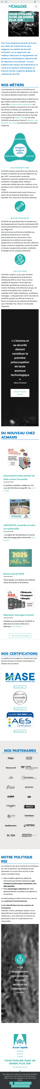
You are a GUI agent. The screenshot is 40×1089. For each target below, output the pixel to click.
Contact (20, 1056)
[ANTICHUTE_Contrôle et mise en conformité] (20, 509)
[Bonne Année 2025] (20, 557)
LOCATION (30, 156)
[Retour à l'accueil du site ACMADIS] (14, 6)
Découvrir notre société (20, 393)
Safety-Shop (19, 117)
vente (19, 104)
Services (20, 1053)
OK (11, 1083)
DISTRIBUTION (20, 139)
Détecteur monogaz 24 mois (18, 615)
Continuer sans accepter (23, 1083)
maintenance (27, 104)
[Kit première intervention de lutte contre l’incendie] (20, 458)
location (13, 104)
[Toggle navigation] (36, 6)
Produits (20, 1051)
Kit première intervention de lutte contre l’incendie (19, 477)
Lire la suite (16, 626)
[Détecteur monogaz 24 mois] (20, 600)
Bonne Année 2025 (13, 573)
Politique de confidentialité (20, 1086)
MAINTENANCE (10, 156)
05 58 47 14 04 (21, 1067)
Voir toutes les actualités (20, 636)
